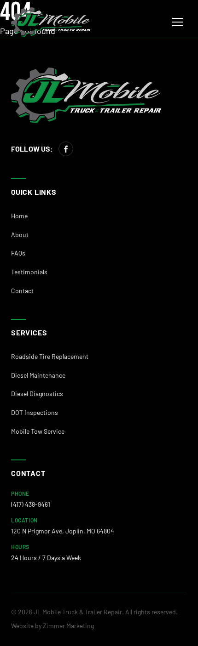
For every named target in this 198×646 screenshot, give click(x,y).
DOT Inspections (34, 412)
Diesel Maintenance (38, 375)
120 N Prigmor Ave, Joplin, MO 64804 (62, 531)
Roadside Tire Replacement (49, 356)
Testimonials (29, 272)
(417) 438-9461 (30, 504)
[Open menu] (178, 22)
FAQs (18, 253)
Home (19, 216)
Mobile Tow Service (37, 431)
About (20, 234)
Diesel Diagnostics (37, 393)
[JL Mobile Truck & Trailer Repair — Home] (51, 22)
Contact (22, 291)
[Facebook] (65, 149)
